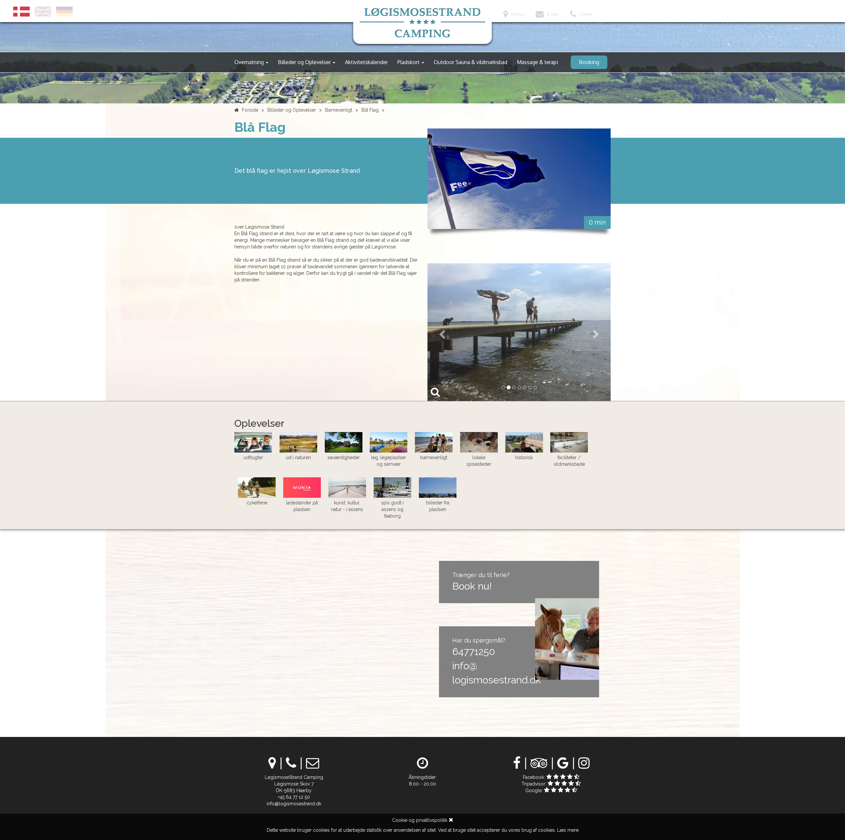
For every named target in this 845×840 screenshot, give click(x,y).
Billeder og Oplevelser (305, 62)
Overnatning (249, 62)
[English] (43, 12)
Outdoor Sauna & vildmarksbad (470, 62)
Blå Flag (370, 110)
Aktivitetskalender (366, 62)
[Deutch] (64, 12)
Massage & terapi (537, 62)
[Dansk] (21, 12)
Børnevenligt (338, 110)
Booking (589, 62)
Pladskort (409, 62)
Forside (250, 110)
